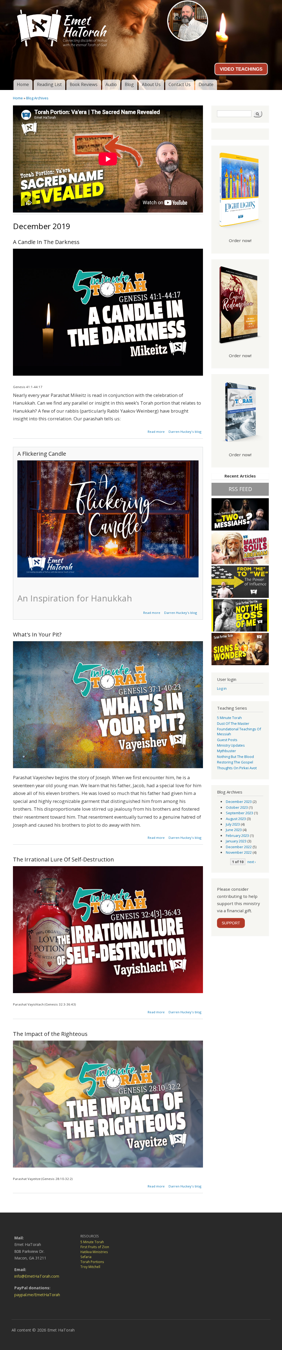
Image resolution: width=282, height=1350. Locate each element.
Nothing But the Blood (235, 756)
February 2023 (237, 835)
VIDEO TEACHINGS (241, 69)
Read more (156, 431)
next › (251, 862)
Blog (129, 84)
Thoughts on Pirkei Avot (237, 767)
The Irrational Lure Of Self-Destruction (63, 859)
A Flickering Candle (41, 453)
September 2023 (239, 812)
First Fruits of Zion (94, 1247)
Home (23, 84)
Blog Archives (37, 98)
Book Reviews (83, 84)
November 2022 (239, 852)
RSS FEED (240, 489)
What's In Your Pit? (37, 634)
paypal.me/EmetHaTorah (37, 1294)
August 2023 (236, 818)
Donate (206, 84)
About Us (151, 84)
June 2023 (234, 829)
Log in (222, 688)
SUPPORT (231, 923)
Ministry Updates (231, 745)
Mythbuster (226, 750)
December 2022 (239, 846)
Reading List (49, 84)
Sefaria (85, 1256)
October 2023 (237, 807)
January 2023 (236, 841)
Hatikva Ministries (94, 1252)
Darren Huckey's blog (185, 431)
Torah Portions (92, 1261)
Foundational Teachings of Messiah (239, 731)
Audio (111, 84)
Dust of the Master (233, 723)
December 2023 (239, 801)
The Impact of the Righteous (50, 1034)
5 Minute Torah (229, 717)
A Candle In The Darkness (46, 242)
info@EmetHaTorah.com (36, 1276)
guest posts (227, 739)
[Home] (141, 26)
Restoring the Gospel (235, 762)
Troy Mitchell (90, 1266)
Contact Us (180, 84)
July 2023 (233, 824)
